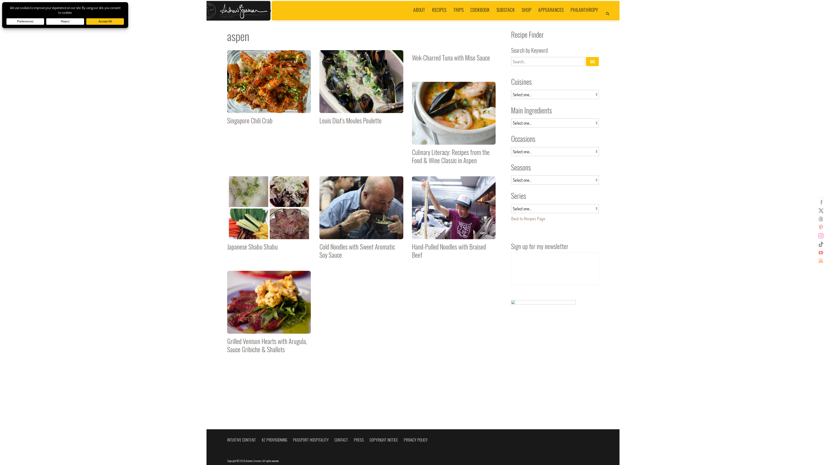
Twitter (820, 210)
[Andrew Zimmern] (309, 10)
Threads (820, 219)
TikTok (820, 244)
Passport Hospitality (311, 440)
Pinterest (820, 227)
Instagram (820, 235)
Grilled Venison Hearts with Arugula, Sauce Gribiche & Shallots (269, 314)
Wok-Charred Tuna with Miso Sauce (454, 61)
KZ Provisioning (274, 440)
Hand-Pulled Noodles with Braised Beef (454, 219)
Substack (505, 9)
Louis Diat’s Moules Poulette (361, 93)
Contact (341, 440)
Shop (526, 9)
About (419, 9)
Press (359, 440)
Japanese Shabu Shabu (269, 219)
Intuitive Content (241, 440)
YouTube (820, 252)
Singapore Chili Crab (269, 93)
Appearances (551, 9)
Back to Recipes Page (528, 218)
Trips (458, 9)
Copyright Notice (384, 440)
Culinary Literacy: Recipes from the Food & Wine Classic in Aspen (454, 125)
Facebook (820, 202)
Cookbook (480, 9)
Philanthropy (584, 9)
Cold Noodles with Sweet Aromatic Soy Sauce (361, 219)
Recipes (439, 9)
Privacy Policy (416, 440)
